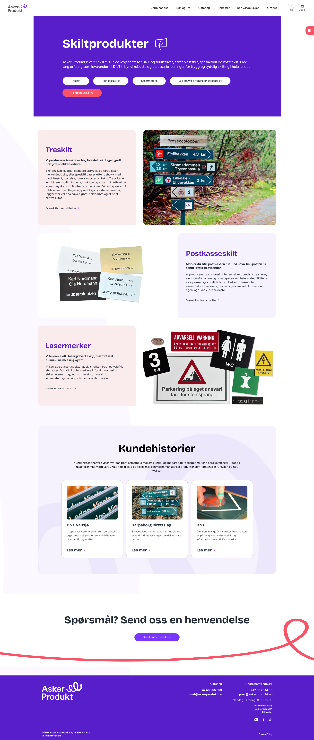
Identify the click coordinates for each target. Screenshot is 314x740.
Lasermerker (149, 81)
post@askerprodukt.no (255, 694)
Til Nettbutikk (80, 93)
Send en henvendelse (157, 637)
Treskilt (75, 81)
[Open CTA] (309, 30)
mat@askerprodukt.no (205, 694)
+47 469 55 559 (211, 690)
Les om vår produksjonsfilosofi (198, 81)
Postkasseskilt (111, 81)
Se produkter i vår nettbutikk (61, 208)
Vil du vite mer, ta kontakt (59, 388)
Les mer (74, 550)
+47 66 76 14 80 (261, 690)
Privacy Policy (265, 734)
